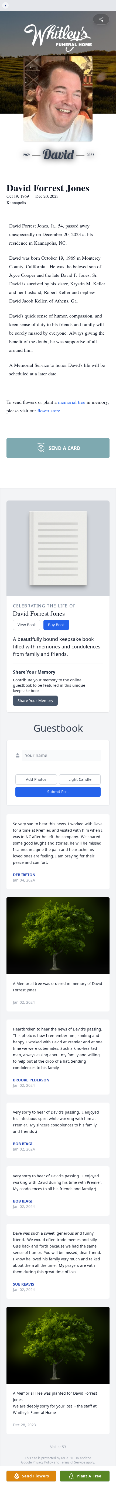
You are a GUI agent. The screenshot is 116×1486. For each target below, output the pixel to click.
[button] (58, 935)
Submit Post (58, 791)
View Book (27, 624)
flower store (48, 410)
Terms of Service (72, 1462)
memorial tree (71, 402)
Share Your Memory (35, 700)
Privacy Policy (43, 1462)
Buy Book (56, 624)
